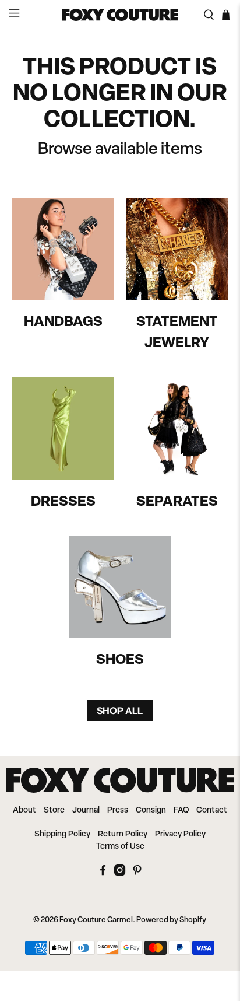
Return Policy (122, 834)
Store (54, 810)
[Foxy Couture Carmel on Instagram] (119, 873)
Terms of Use (120, 846)
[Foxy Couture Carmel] (120, 15)
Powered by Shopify (171, 920)
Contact (211, 810)
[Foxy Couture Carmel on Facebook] (102, 873)
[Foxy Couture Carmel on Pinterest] (137, 873)
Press (117, 810)
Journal (86, 810)
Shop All (120, 710)
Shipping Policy (62, 834)
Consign (151, 810)
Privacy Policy (180, 834)
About (24, 810)
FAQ (181, 810)
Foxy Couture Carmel (96, 920)
